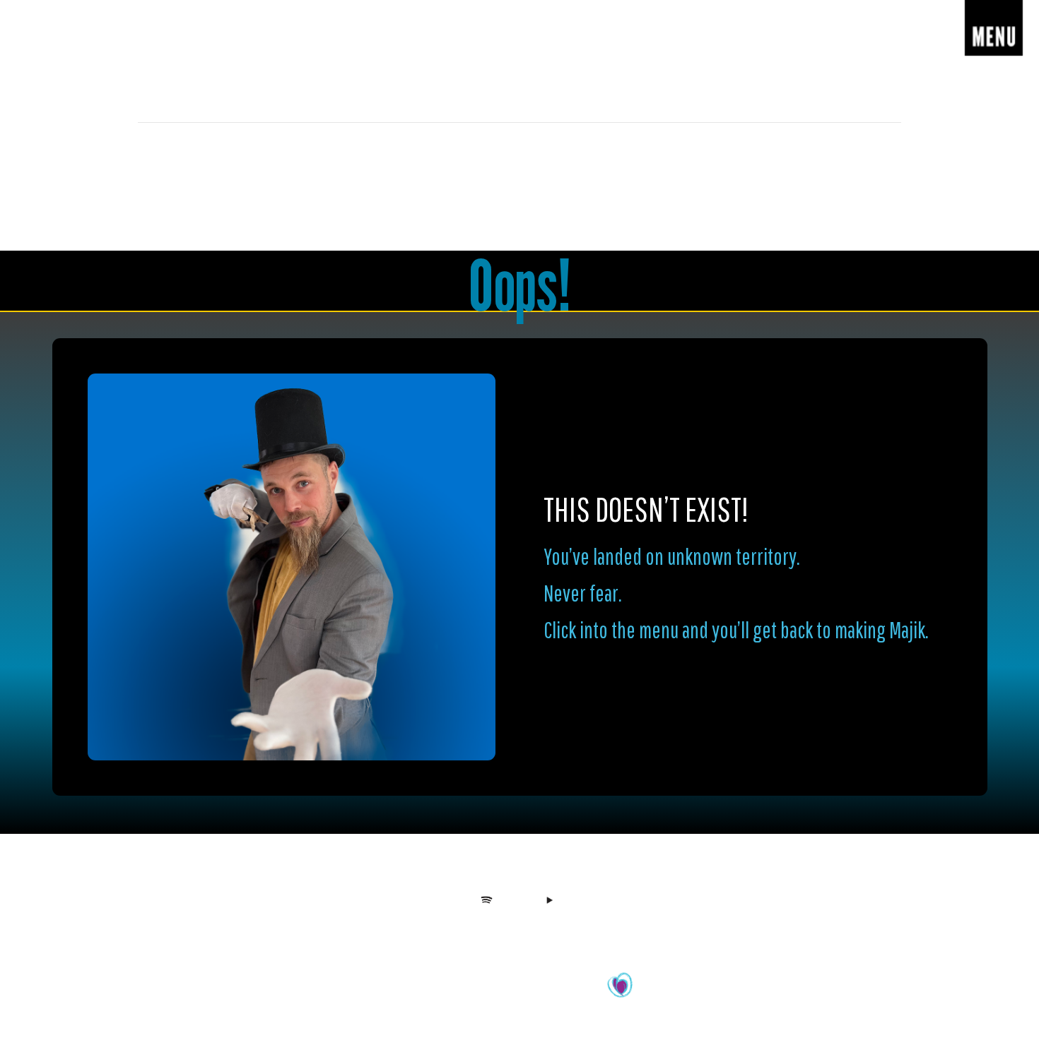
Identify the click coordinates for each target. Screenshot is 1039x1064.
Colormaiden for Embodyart (551, 993)
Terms (567, 930)
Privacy (533, 930)
